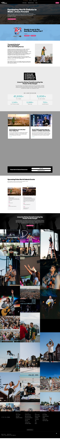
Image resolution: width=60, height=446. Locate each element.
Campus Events (45, 419)
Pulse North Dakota (46, 416)
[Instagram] (3, 417)
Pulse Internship (27, 419)
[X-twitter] (5, 417)
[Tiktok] (7, 417)
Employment (37, 419)
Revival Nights (45, 414)
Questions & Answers (19, 417)
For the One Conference (28, 417)
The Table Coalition (28, 423)
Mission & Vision (37, 416)
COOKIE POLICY (9, 434)
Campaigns (36, 417)
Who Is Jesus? (18, 414)
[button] (32, 164)
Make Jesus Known (28, 416)
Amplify (44, 417)
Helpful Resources (28, 414)
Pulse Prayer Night (45, 420)
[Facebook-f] (2, 417)
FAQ (35, 420)
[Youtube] (8, 417)
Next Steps (17, 416)
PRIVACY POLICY (3, 434)
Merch (36, 423)
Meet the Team (37, 414)
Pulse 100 (26, 420)
